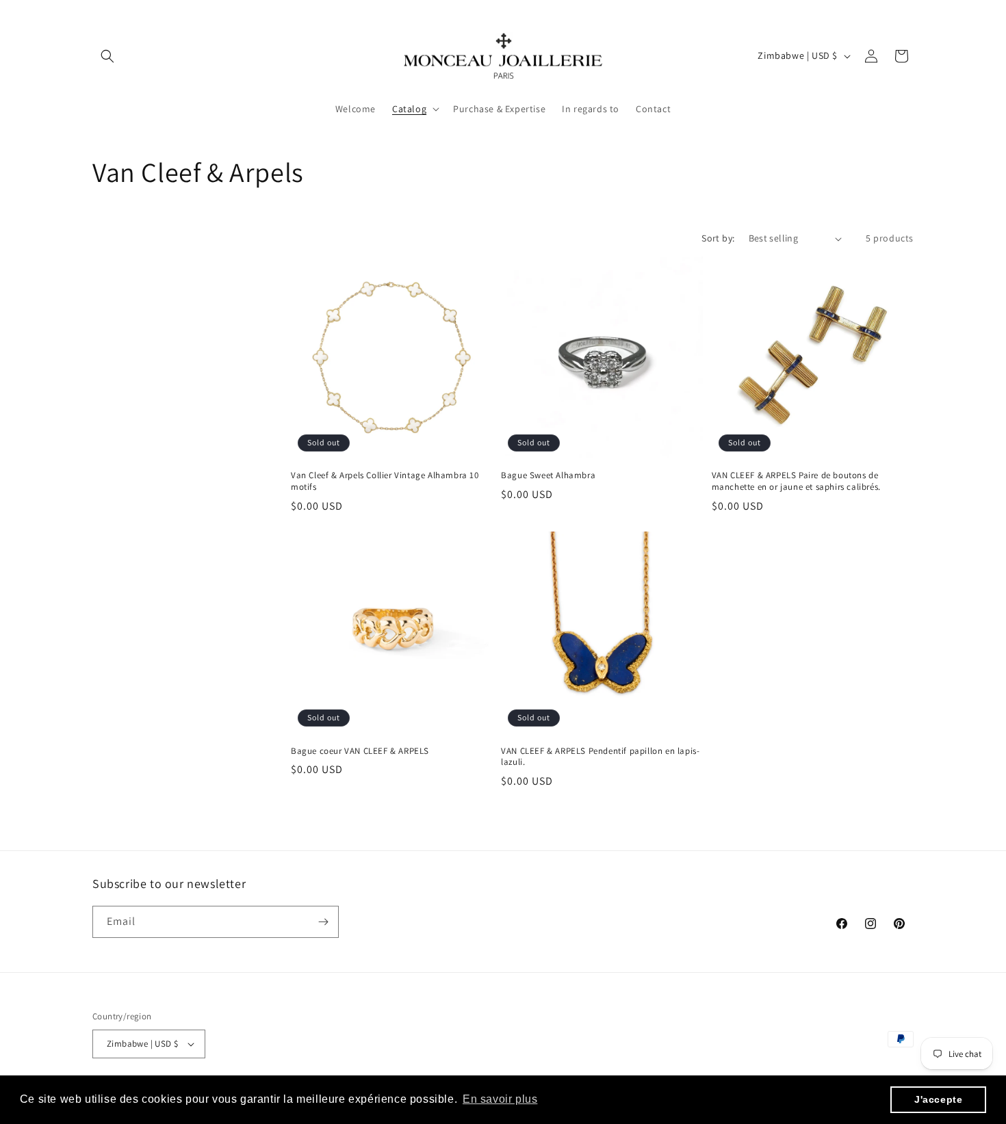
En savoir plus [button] (500, 1099)
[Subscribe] (323, 922)
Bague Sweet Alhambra (548, 475)
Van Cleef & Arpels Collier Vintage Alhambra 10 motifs (385, 481)
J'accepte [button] (938, 1099)
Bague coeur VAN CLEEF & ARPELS (360, 751)
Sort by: (717, 238)
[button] (107, 56)
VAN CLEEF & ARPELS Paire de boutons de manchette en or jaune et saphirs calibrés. (796, 481)
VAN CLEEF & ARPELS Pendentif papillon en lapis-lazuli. (600, 757)
